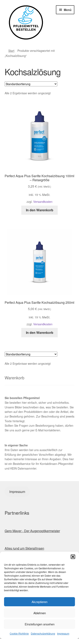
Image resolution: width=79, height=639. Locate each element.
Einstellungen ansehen (39, 624)
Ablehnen (39, 613)
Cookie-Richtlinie (19, 633)
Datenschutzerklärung (43, 633)
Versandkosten (42, 201)
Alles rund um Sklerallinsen (24, 548)
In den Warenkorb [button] (39, 210)
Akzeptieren (39, 602)
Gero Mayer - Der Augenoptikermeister (32, 530)
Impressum (63, 633)
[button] (73, 557)
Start (11, 51)
